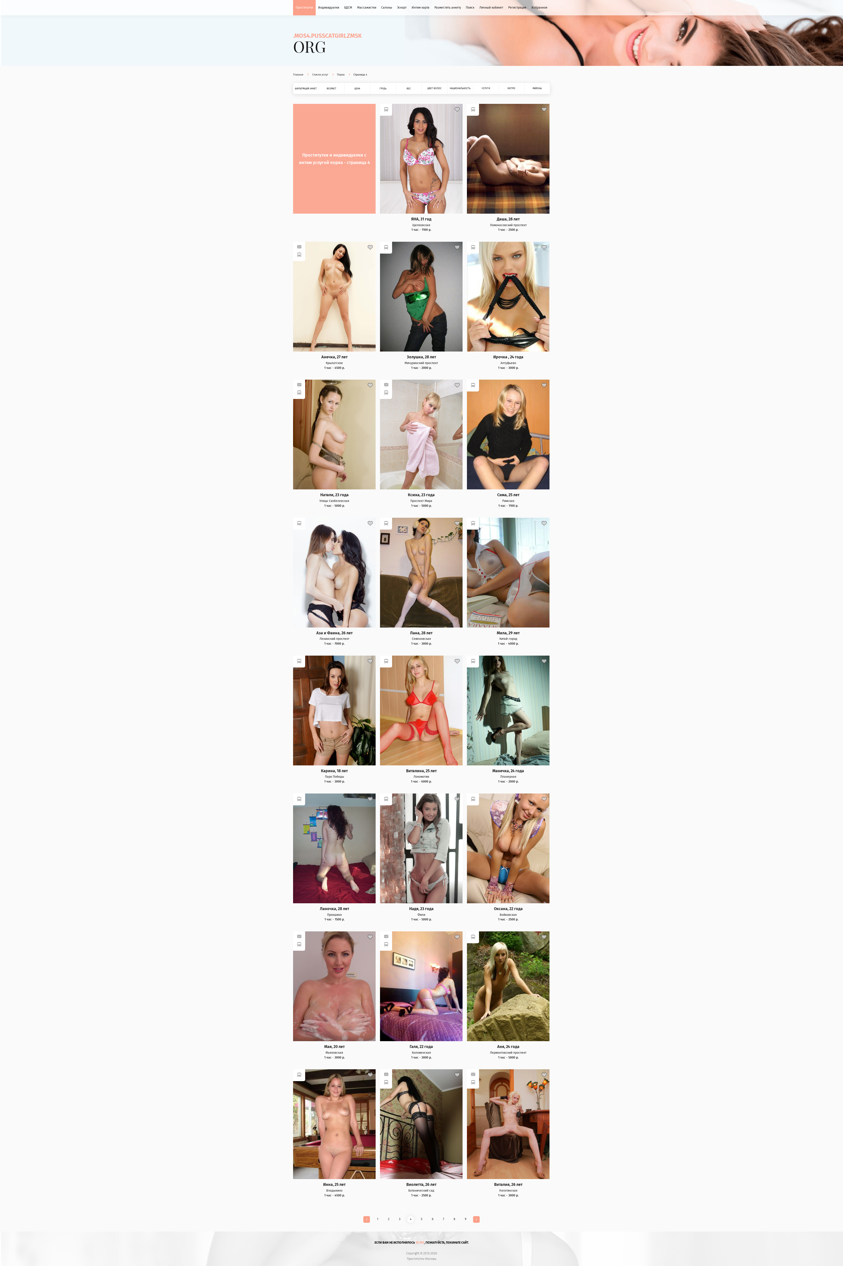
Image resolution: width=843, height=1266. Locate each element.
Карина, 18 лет (334, 771)
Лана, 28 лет (421, 633)
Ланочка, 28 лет (334, 909)
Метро (511, 88)
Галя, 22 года (421, 1046)
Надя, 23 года (421, 909)
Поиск (470, 7)
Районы (537, 88)
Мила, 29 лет (508, 633)
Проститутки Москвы (421, 1259)
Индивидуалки (328, 7)
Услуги (486, 88)
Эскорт (402, 7)
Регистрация (517, 7)
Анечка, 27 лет (334, 357)
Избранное (539, 7)
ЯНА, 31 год (421, 219)
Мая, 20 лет (334, 1046)
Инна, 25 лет (334, 1184)
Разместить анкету (447, 7)
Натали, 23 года (334, 495)
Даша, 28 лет (508, 219)
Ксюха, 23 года (421, 495)
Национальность (460, 88)
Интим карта (420, 7)
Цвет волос (434, 88)
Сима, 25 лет (508, 495)
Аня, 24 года (508, 1046)
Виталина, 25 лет (421, 771)
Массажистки (366, 7)
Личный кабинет (491, 7)
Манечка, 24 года (508, 771)
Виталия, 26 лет (508, 1184)
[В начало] (366, 1219)
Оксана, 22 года (508, 909)
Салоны (386, 7)
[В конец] (476, 1219)
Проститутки (304, 7)
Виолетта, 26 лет (421, 1184)
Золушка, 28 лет (421, 357)
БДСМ (348, 7)
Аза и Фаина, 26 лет (334, 633)
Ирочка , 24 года (508, 357)
